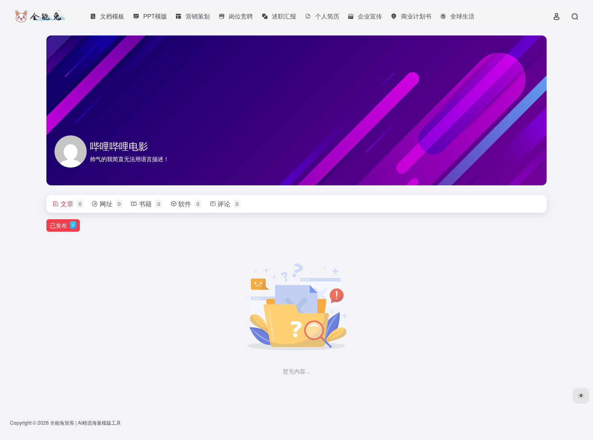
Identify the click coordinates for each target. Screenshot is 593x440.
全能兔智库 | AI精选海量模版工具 (85, 422)
